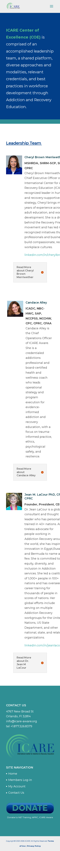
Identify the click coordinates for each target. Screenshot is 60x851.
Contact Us (16, 792)
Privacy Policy (34, 846)
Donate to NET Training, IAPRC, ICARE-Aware (30, 817)
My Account (16, 786)
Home (12, 773)
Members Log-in (20, 780)
